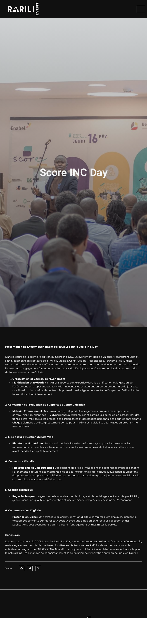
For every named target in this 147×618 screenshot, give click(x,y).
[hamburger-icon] (140, 9)
